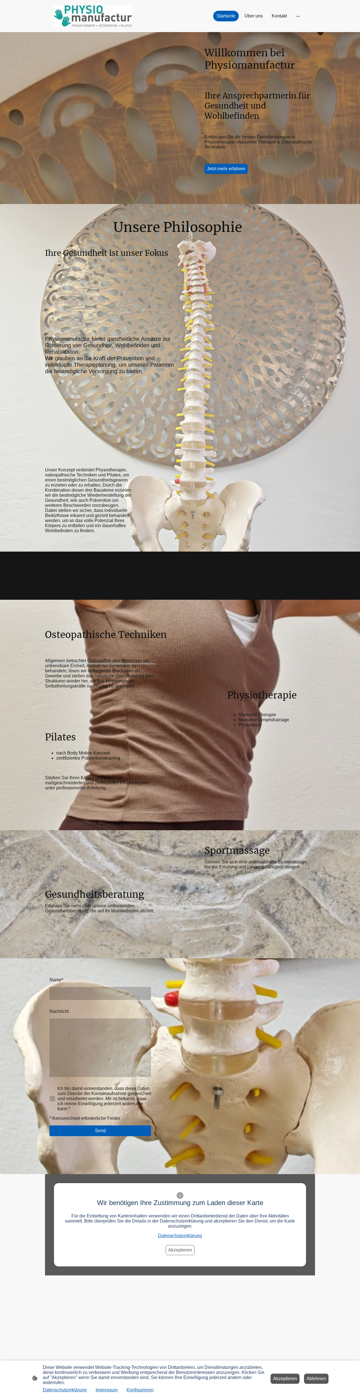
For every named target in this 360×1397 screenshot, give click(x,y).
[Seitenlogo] (93, 16)
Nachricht (59, 1011)
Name (56, 979)
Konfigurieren (140, 1389)
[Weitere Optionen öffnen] (298, 16)
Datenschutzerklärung (180, 1235)
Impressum (107, 1389)
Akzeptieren (180, 1250)
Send (100, 1130)
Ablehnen (316, 1378)
